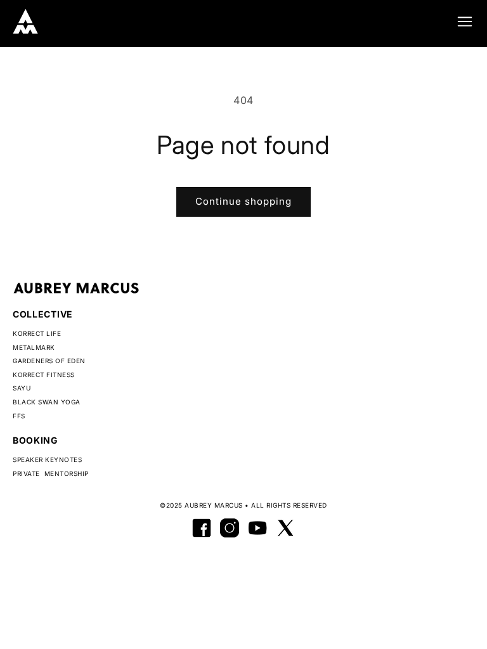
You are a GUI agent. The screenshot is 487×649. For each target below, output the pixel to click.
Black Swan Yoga (47, 402)
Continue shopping (243, 201)
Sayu (21, 388)
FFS (19, 416)
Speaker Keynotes (47, 459)
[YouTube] (257, 528)
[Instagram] (229, 528)
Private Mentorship (51, 473)
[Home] (25, 21)
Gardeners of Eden (49, 360)
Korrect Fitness (44, 374)
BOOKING (35, 440)
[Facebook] (201, 528)
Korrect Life (37, 333)
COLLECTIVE (43, 314)
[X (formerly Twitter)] (285, 528)
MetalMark (34, 347)
